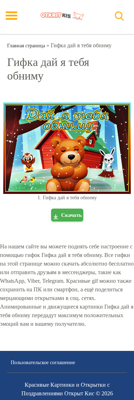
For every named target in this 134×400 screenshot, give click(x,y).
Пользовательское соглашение (43, 362)
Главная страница (26, 45)
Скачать (71, 215)
